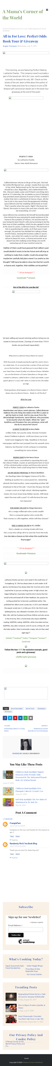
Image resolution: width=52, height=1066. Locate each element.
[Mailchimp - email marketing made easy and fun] (26, 943)
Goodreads (21, 278)
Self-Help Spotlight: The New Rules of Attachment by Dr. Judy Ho (31, 800)
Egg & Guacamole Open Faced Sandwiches (15, 967)
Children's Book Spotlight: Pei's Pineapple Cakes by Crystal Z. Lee (29, 789)
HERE (20, 650)
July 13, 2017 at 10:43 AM (18, 846)
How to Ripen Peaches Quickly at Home (31, 1006)
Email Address (15, 925)
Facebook (17, 638)
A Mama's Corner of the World (32, 1062)
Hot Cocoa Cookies (34, 974)
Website (9, 638)
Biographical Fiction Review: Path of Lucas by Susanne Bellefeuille (31, 995)
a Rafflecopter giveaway (26, 657)
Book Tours (30, 708)
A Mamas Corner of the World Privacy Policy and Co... (15, 1043)
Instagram (33, 638)
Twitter (25, 638)
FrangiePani (15, 823)
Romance (12, 29)
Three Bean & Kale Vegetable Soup (32, 970)
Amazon (31, 278)
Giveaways (41, 708)
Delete (18, 836)
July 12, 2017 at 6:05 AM (17, 826)
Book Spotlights (17, 708)
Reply (12, 836)
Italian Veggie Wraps (35, 966)
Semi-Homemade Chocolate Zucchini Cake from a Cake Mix (31, 1017)
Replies (15, 840)
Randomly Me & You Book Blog (23, 843)
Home (5, 29)
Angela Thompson (10, 46)
